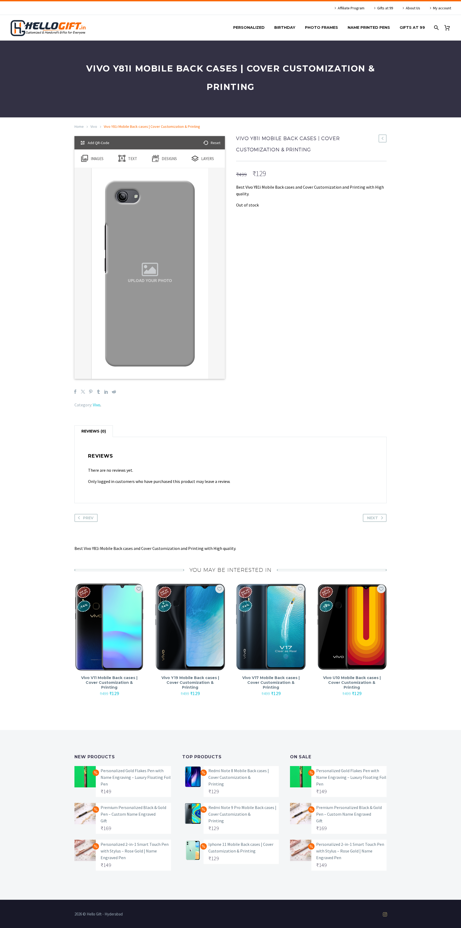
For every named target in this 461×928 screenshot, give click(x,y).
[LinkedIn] (106, 392)
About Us (413, 8)
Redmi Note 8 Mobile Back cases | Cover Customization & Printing (238, 777)
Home (79, 126)
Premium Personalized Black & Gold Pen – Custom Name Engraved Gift (133, 814)
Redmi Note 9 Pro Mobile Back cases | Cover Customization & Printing (242, 814)
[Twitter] (83, 392)
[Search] (436, 27)
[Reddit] (114, 392)
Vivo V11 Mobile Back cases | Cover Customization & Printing (109, 682)
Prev (88, 517)
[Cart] (449, 27)
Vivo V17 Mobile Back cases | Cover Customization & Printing (271, 682)
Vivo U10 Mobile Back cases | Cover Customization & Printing (352, 682)
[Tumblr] (98, 392)
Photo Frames (321, 27)
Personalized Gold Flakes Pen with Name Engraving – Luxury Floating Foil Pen (136, 777)
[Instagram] (385, 914)
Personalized (249, 27)
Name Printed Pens (369, 27)
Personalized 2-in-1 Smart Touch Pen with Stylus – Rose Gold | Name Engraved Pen (135, 851)
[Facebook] (75, 392)
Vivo (93, 126)
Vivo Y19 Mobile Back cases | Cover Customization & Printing (190, 682)
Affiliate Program (351, 8)
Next (372, 517)
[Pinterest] (91, 392)
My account (442, 8)
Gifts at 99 (385, 8)
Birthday (284, 27)
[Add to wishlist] (138, 589)
